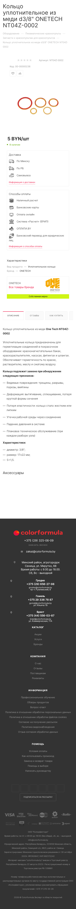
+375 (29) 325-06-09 (39, 540)
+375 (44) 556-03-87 (40, 615)
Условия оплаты (38, 751)
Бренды (38, 644)
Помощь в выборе (38, 765)
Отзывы (34, 315)
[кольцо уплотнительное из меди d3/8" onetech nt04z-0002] (38, 103)
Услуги (38, 639)
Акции (38, 634)
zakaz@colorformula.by (40, 551)
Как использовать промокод (38, 756)
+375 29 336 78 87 (40, 599)
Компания (37, 656)
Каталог (38, 627)
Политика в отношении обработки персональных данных (38, 712)
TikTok (60, 788)
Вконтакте (15, 788)
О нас (38, 663)
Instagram (33, 788)
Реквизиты (38, 678)
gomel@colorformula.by (40, 603)
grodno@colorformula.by (40, 587)
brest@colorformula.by (40, 619)
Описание (13, 315)
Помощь (38, 744)
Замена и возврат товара (38, 760)
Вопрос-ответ (38, 707)
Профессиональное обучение (38, 697)
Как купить (56, 315)
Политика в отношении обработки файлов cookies (38, 717)
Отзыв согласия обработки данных (38, 731)
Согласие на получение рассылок (38, 722)
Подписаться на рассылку (38, 797)
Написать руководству (38, 770)
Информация (38, 690)
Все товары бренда (21, 287)
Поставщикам (38, 673)
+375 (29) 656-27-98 (40, 584)
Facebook (24, 788)
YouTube (51, 788)
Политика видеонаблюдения (38, 727)
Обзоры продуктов (38, 702)
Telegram (42, 788)
